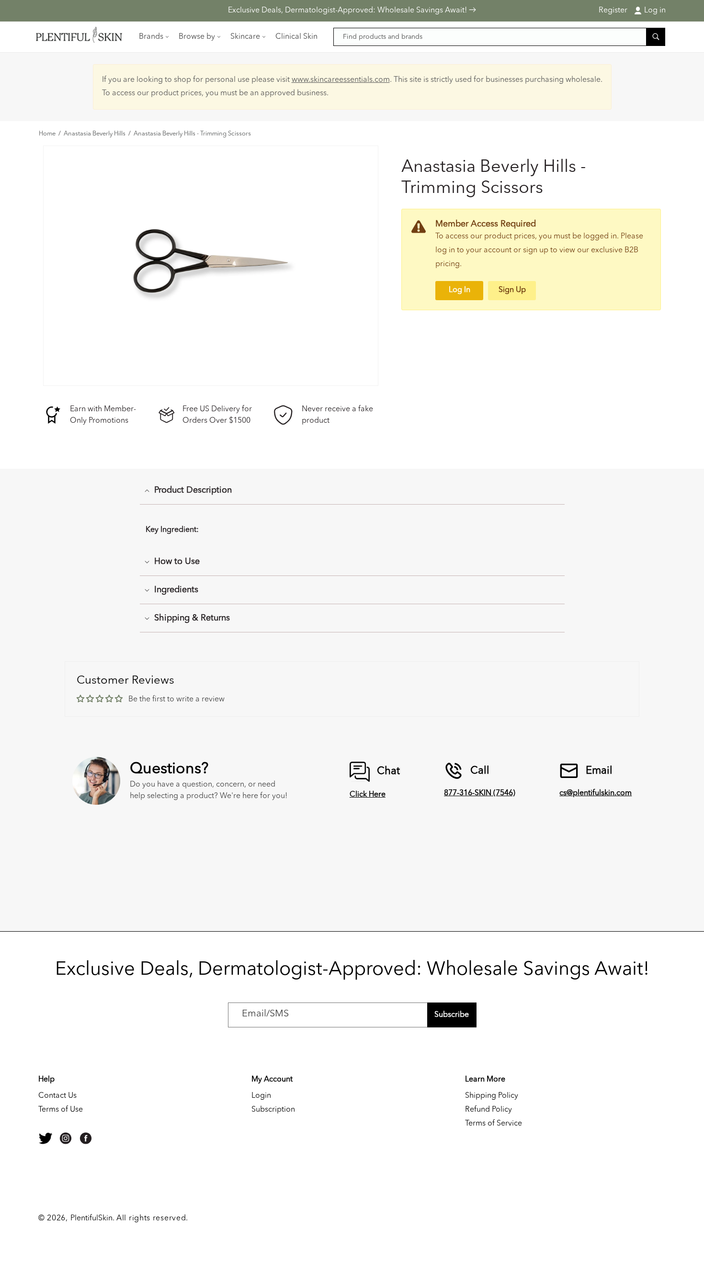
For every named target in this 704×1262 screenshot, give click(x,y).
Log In (459, 290)
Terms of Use (60, 1110)
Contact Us (57, 1096)
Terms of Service (493, 1123)
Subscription (273, 1110)
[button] (153, 36)
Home (47, 134)
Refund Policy (488, 1110)
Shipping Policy (491, 1096)
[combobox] (499, 37)
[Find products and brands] (655, 36)
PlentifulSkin (91, 1218)
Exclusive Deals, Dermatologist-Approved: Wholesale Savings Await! (348, 10)
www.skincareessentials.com (341, 80)
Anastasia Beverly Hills (94, 134)
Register (613, 10)
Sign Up (512, 290)
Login (261, 1096)
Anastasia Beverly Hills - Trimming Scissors (192, 134)
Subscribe (451, 1015)
